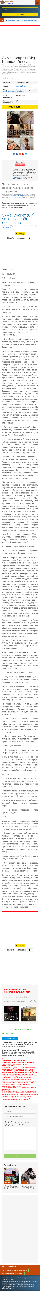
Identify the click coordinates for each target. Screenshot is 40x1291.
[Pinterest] (23, 154)
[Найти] (35, 9)
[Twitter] (26, 154)
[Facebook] (17, 154)
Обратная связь (8, 1273)
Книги (18, 90)
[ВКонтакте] (14, 154)
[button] (5, 1122)
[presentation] (5, 1122)
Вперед (20, 233)
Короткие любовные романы (13, 91)
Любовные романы (28, 90)
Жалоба (20, 164)
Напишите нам (18, 177)
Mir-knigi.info (12, 2)
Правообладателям (9, 1267)
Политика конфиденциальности (14, 1270)
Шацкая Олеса (21, 86)
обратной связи (7, 1288)
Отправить (20, 1156)
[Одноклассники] (20, 154)
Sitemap (20, 1273)
